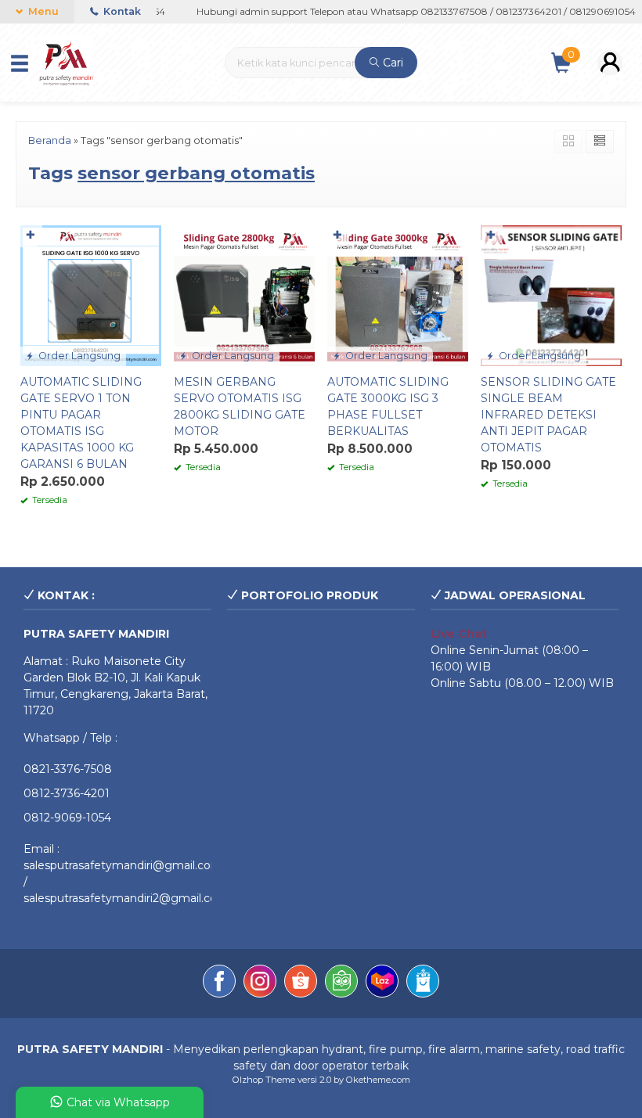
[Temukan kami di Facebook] (219, 983)
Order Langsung (78, 355)
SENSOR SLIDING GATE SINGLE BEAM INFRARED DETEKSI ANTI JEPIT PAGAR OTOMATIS (548, 415)
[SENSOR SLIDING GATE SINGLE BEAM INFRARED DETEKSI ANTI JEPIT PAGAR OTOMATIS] (551, 294)
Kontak (121, 11)
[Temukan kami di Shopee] (300, 983)
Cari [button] (391, 63)
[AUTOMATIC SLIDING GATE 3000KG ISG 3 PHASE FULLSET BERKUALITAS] (397, 294)
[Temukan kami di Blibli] (422, 983)
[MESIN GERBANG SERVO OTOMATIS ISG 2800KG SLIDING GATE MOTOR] (244, 294)
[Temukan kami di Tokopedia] (341, 983)
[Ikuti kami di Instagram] (259, 983)
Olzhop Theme (264, 1079)
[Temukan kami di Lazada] (382, 983)
